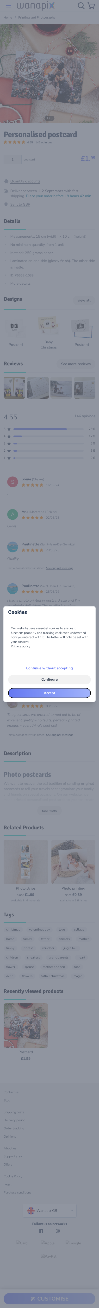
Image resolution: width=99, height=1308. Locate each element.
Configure (49, 679)
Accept (49, 693)
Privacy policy (20, 646)
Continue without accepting (49, 668)
